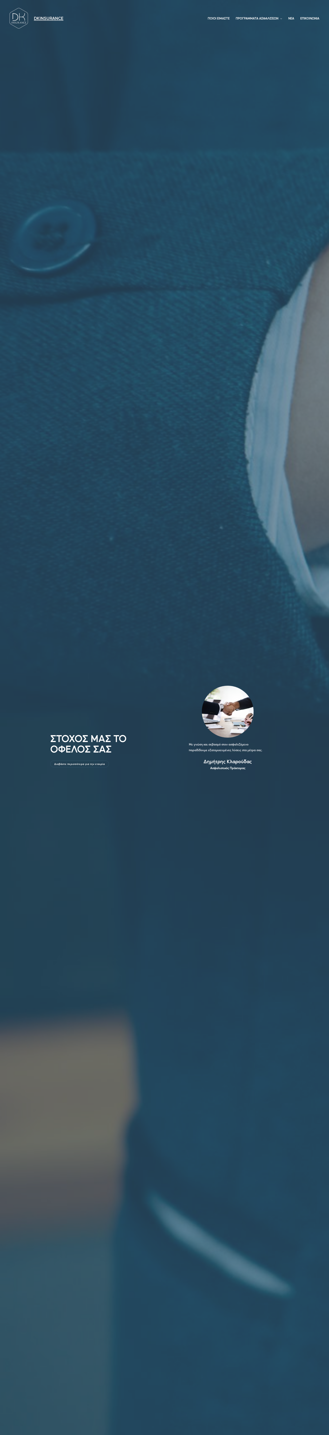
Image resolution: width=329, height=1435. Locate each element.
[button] (79, 764)
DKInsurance (48, 18)
